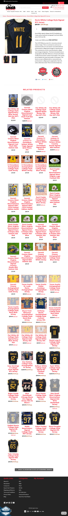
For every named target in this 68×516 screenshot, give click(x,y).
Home (8, 11)
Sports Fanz (35, 508)
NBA (25, 11)
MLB (33, 11)
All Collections (22, 492)
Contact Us (34, 13)
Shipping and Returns (9, 490)
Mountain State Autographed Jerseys (16, 16)
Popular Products (15, 11)
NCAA (29, 11)
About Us (52, 11)
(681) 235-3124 (60, 5)
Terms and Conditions (9, 492)
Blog (5, 496)
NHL (36, 11)
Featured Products (24, 494)
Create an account (52, 3)
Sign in (44, 3)
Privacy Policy (7, 494)
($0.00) (62, 3)
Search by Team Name (24, 496)
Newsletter (58, 11)
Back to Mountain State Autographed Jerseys (35, 469)
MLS (40, 11)
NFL (21, 11)
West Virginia (46, 11)
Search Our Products (9, 488)
